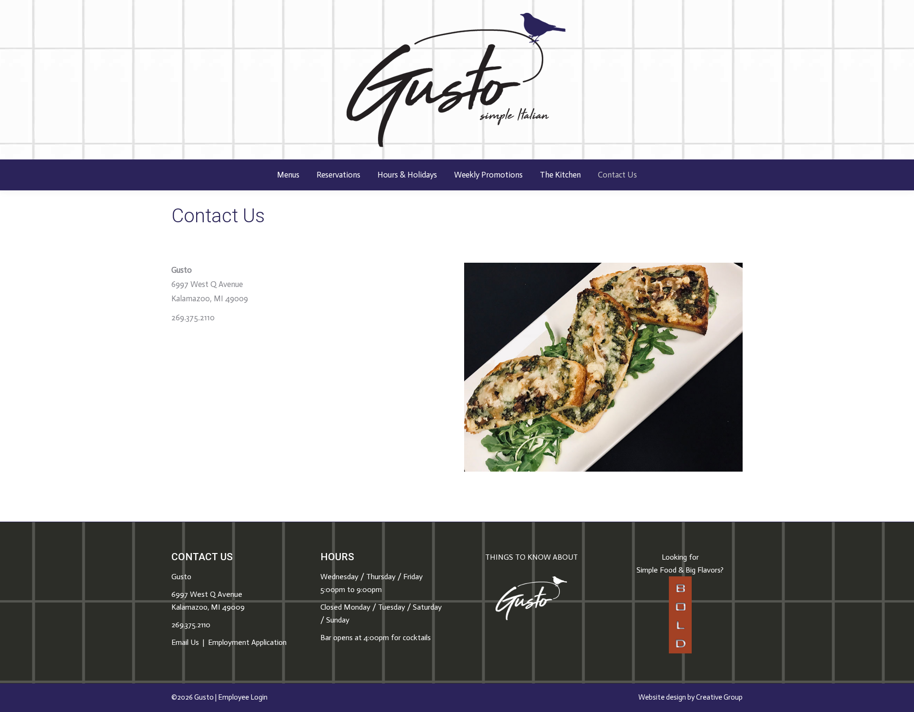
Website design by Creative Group (690, 697)
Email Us (185, 642)
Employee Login (243, 697)
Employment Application (247, 642)
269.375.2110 (190, 624)
